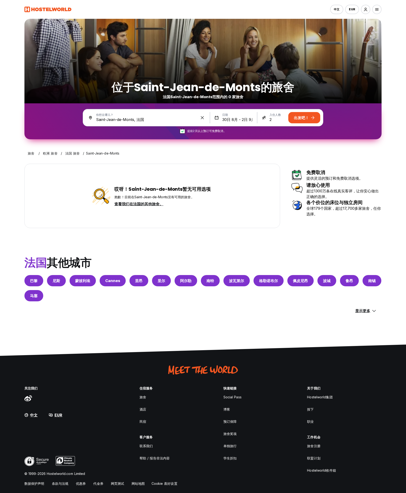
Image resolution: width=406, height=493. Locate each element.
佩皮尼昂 (300, 280)
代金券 (98, 483)
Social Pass (232, 397)
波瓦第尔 (236, 280)
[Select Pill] (365, 9)
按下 (310, 409)
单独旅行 (230, 446)
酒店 (143, 409)
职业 (310, 421)
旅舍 (143, 397)
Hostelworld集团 (319, 397)
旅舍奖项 (230, 434)
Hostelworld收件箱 (321, 470)
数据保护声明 (34, 483)
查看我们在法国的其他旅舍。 (138, 204)
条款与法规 (60, 483)
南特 (210, 280)
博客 (226, 409)
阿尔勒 (185, 280)
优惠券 (81, 483)
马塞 (34, 295)
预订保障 (230, 421)
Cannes (112, 280)
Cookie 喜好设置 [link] (164, 483)
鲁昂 (349, 280)
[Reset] (202, 117)
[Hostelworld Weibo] (28, 398)
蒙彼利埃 (82, 280)
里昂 (139, 280)
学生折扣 (230, 458)
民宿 (143, 421)
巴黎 (34, 280)
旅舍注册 (313, 446)
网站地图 (138, 483)
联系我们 (146, 446)
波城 (327, 280)
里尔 (161, 280)
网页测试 (117, 483)
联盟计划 (313, 458)
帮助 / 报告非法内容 (155, 458)
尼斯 (56, 280)
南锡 (372, 280)
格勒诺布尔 (268, 280)
